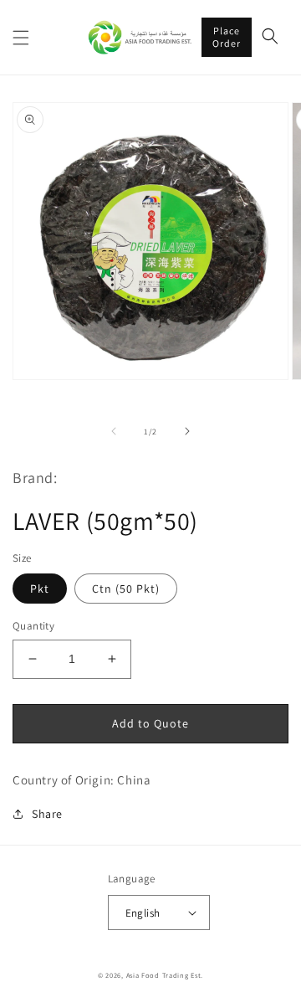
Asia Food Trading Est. (164, 974)
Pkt (39, 588)
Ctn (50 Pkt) (126, 588)
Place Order (226, 36)
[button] (21, 37)
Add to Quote (150, 723)
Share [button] (47, 813)
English (143, 913)
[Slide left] (113, 431)
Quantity (33, 626)
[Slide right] (187, 431)
